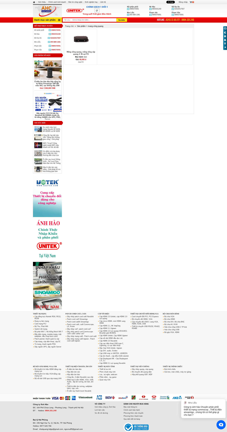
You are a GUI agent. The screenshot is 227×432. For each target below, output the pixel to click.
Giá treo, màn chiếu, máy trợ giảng (177, 372)
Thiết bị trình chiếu (172, 366)
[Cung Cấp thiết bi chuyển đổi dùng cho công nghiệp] (47, 216)
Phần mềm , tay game (107, 377)
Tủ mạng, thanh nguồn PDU (45, 344)
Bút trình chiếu (170, 369)
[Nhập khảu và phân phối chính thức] (47, 309)
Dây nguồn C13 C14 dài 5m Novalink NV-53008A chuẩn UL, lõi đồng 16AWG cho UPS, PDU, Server (47, 116)
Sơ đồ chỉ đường (101, 413)
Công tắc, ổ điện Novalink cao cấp (80, 377)
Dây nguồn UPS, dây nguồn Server (48, 347)
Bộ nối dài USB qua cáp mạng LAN (48, 378)
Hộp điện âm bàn (73, 374)
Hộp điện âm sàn (73, 372)
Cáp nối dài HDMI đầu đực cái (110, 338)
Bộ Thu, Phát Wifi (41, 326)
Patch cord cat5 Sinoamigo (77, 319)
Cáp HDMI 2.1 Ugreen (107, 328)
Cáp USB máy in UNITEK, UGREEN (113, 353)
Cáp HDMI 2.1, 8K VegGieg (109, 326)
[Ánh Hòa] (34, 2)
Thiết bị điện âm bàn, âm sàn (78, 366)
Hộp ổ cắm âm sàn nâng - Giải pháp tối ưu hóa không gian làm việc (51, 170)
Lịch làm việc (100, 410)
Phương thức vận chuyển (133, 413)
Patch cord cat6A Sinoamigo (78, 322)
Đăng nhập (183, 2)
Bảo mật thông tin (130, 407)
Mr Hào (47, 34)
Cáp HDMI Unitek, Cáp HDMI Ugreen (113, 336)
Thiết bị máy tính (106, 366)
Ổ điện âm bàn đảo (74, 369)
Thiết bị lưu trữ (105, 369)
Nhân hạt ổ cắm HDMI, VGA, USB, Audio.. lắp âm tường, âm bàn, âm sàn (80, 382)
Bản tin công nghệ (75, 2)
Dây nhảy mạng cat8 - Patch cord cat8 (81, 336)
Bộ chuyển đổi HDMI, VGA (142, 319)
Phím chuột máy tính (107, 372)
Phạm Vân (47, 50)
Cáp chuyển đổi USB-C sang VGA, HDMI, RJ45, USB (145, 323)
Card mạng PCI (40, 324)
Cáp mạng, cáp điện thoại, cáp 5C (47, 341)
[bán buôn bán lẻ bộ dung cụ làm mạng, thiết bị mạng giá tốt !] (113, 400)
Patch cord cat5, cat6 (75, 314)
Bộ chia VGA (169, 316)
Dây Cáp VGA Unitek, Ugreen (110, 348)
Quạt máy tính (104, 380)
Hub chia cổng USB (171, 330)
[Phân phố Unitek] (89, 11)
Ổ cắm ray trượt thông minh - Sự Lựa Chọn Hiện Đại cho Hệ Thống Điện (51, 162)
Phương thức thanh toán (133, 416)
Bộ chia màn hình (171, 314)
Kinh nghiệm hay (91, 2)
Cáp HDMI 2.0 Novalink (108, 341)
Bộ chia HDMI (169, 319)
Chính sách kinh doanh (57, 2)
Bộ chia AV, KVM (170, 324)
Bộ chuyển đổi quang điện (142, 372)
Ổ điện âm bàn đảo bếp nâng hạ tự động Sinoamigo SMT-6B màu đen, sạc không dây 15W (47, 84)
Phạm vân (47, 46)
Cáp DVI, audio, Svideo (108, 351)
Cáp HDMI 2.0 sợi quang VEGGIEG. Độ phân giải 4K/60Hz (113, 332)
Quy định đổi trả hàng (132, 419)
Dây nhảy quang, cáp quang (142, 369)
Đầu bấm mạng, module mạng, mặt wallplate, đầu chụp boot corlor (48, 335)
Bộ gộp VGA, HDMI (171, 332)
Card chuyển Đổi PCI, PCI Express (145, 316)
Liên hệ (103, 2)
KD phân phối (47, 30)
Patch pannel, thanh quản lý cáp (47, 339)
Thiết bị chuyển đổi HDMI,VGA (144, 314)
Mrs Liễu (47, 42)
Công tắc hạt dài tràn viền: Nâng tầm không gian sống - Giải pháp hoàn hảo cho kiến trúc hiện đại (51, 139)
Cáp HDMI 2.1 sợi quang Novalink (112, 363)
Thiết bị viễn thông (139, 366)
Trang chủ (69, 26)
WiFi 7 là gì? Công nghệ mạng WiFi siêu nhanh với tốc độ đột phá (51, 146)
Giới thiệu (42, 2)
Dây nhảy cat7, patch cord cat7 (79, 329)
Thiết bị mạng (39, 314)
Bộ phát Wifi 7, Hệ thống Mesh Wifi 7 (49, 332)
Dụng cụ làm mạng (42, 321)
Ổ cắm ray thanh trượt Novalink (79, 391)
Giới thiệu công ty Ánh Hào (105, 407)
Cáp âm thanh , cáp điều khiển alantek (114, 356)
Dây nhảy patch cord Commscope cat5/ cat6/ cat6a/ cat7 (80, 333)
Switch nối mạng (41, 329)
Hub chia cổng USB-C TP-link (175, 327)
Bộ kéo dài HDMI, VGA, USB (45, 366)
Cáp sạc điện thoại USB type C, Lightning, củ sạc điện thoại (111, 344)
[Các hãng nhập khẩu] (47, 260)
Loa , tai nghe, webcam (108, 374)
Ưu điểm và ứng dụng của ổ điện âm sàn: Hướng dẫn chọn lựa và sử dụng (51, 154)
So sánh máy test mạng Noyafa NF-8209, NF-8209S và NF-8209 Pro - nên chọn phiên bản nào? (51, 131)
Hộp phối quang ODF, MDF (142, 374)
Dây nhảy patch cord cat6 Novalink (80, 316)
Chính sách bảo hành (132, 410)
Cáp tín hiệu (103, 314)
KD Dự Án (47, 38)
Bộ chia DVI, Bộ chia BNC (174, 322)
